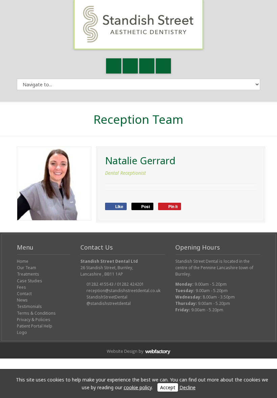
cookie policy (138, 387)
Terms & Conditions (36, 313)
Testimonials (29, 306)
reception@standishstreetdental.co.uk (123, 290)
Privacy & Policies (33, 319)
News (22, 300)
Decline (187, 387)
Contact (24, 293)
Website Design (122, 351)
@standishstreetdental (108, 303)
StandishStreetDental (106, 297)
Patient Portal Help (34, 326)
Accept (167, 387)
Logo (22, 332)
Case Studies (29, 281)
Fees (21, 287)
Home (22, 261)
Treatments (28, 274)
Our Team (26, 268)
